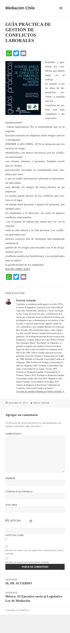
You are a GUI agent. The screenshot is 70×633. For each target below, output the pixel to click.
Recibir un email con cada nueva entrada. (27, 562)
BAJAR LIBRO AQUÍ (17, 269)
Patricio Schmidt (41, 403)
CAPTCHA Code (14, 535)
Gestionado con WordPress (17, 610)
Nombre (10, 478)
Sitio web (11, 505)
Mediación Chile (20, 8)
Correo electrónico (19, 491)
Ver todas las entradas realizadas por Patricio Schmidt (39, 391)
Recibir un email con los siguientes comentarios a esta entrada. (34, 552)
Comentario (13, 434)
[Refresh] (31, 520)
